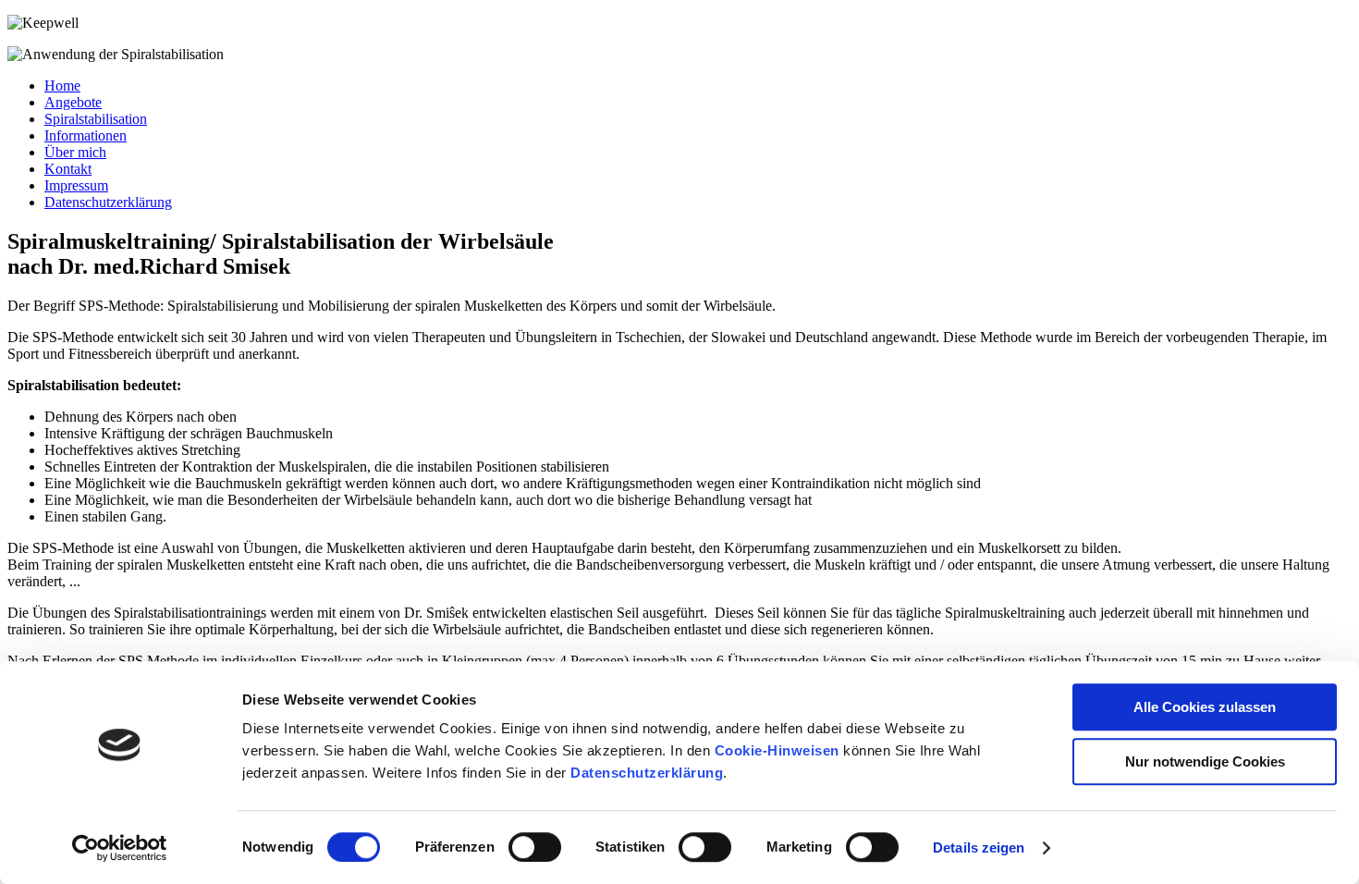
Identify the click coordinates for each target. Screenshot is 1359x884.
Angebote (73, 102)
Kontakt (68, 169)
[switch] (534, 847)
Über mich (75, 152)
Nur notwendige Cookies (1205, 761)
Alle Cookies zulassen (1204, 707)
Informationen (85, 135)
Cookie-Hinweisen (777, 750)
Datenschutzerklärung (646, 772)
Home (62, 85)
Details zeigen (978, 847)
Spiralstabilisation (95, 119)
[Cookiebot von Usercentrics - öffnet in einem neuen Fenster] (120, 848)
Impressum (76, 185)
